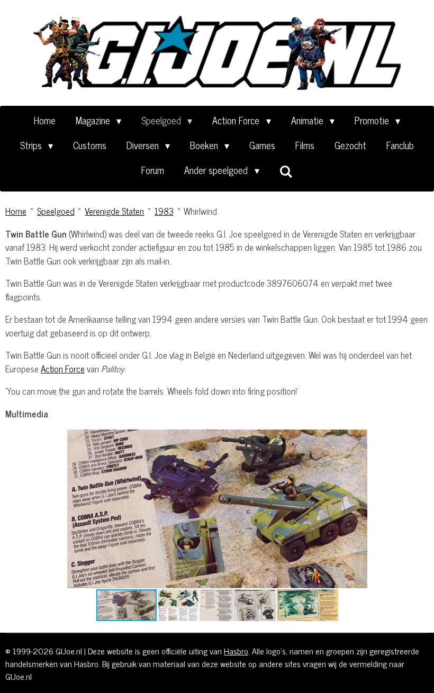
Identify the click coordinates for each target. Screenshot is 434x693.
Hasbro (236, 651)
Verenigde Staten (114, 211)
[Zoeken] (286, 170)
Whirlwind (200, 211)
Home (15, 211)
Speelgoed (56, 211)
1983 (164, 211)
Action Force (63, 368)
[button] (366, 439)
